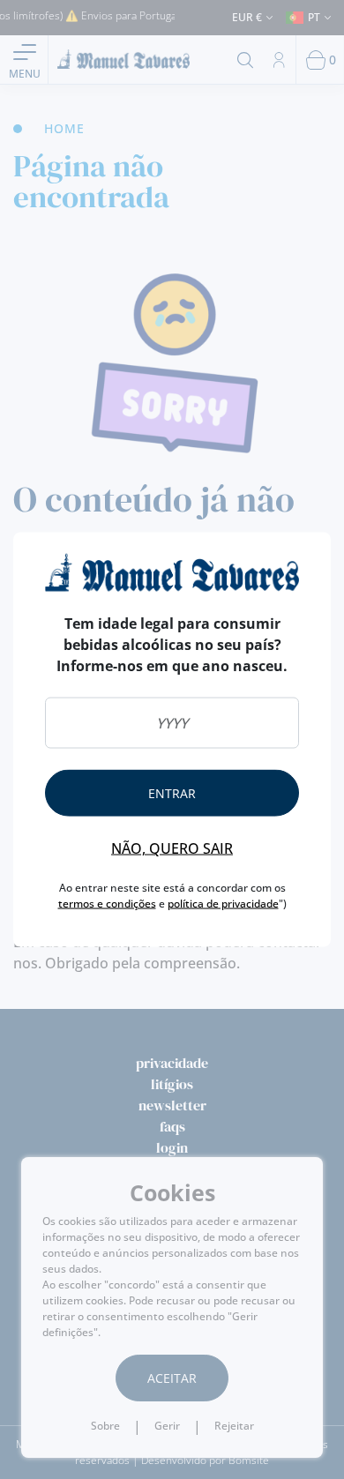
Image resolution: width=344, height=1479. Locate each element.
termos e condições (107, 903)
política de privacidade (223, 903)
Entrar (172, 793)
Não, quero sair (172, 848)
